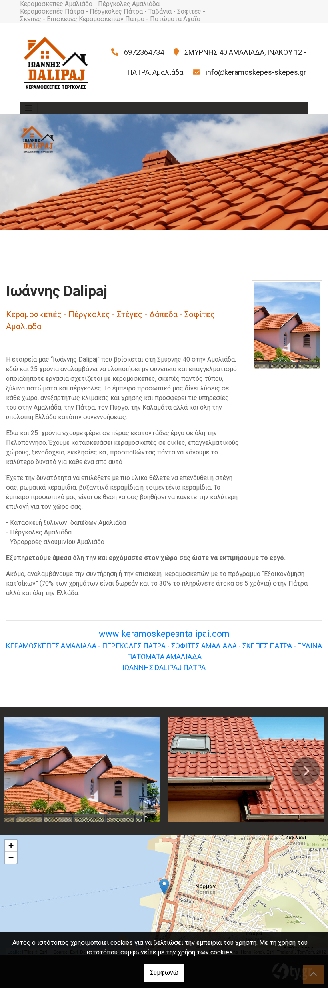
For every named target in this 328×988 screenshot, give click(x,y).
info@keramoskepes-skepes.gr (256, 72)
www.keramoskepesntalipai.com (164, 634)
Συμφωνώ (164, 972)
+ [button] (11, 845)
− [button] (11, 857)
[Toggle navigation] (29, 108)
